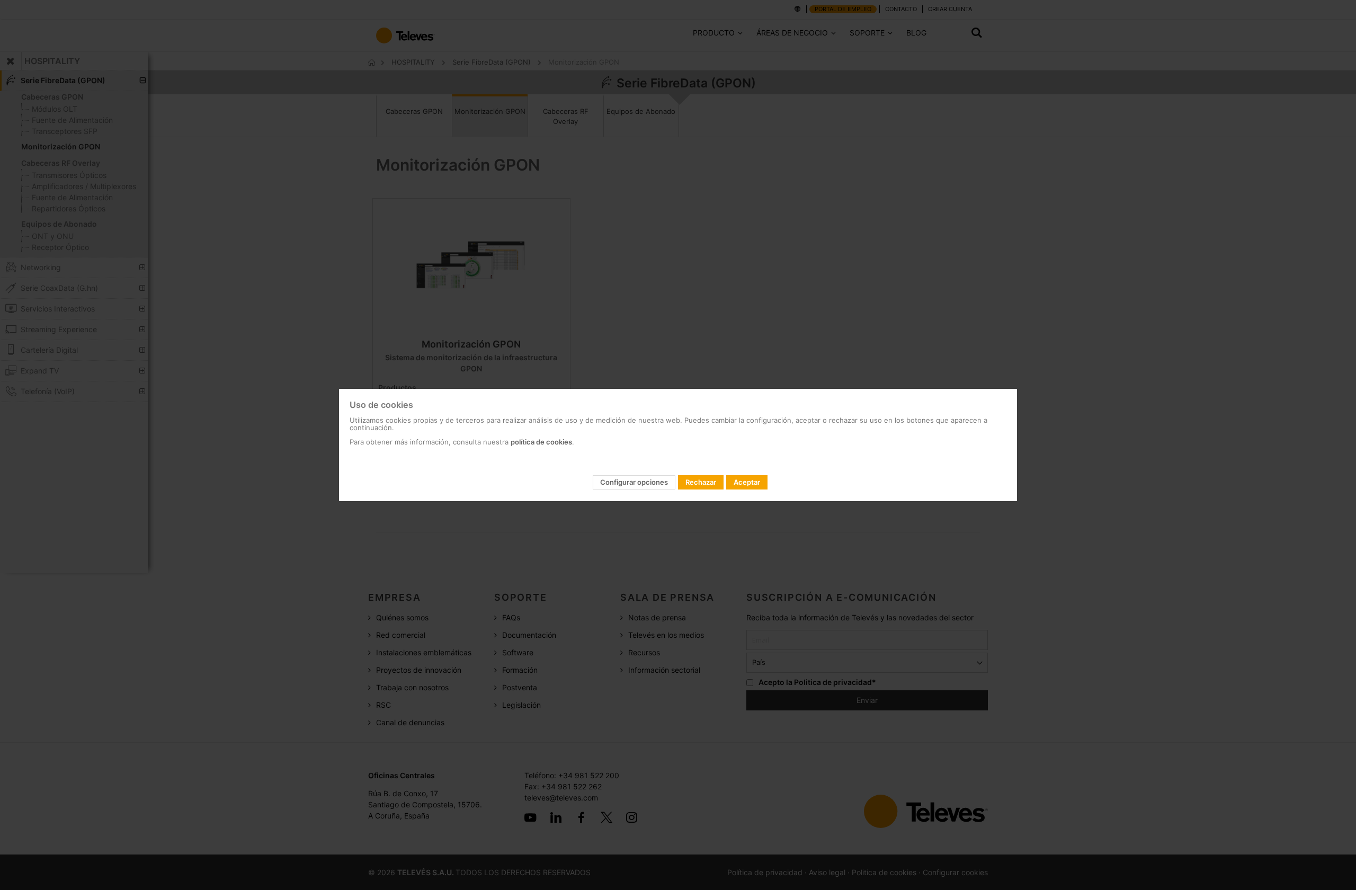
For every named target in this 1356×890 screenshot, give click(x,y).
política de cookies (541, 442)
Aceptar (747, 482)
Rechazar (700, 482)
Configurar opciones (634, 482)
